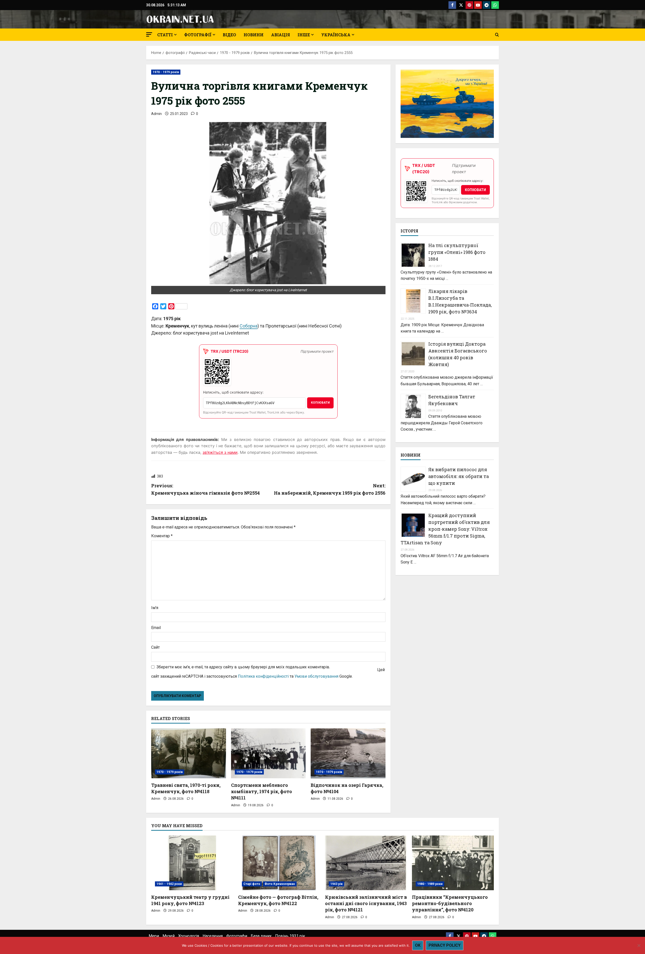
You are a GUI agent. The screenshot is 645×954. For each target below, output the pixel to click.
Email (156, 627)
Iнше (304, 34)
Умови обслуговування (316, 676)
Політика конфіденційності (263, 676)
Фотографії (197, 34)
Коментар (162, 535)
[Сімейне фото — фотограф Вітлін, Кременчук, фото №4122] (279, 863)
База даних (261, 936)
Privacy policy (445, 945)
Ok (418, 945)
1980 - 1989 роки (430, 884)
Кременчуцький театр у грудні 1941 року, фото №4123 (190, 900)
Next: (329, 489)
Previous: (205, 489)
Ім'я (154, 607)
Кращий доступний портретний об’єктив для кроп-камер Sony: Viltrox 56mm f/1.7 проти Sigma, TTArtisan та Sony (445, 529)
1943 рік (336, 884)
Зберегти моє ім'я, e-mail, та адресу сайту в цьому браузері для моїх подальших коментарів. (243, 667)
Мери (154, 936)
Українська (335, 34)
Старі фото (251, 884)
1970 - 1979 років (166, 72)
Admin (156, 114)
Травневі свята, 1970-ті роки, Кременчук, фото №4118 (185, 788)
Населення (213, 936)
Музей (169, 936)
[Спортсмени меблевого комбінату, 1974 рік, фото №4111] (268, 753)
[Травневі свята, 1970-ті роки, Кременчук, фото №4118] (188, 753)
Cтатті (165, 34)
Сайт (155, 647)
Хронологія (188, 936)
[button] (149, 34)
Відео (229, 34)
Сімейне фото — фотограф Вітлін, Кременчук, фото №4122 (278, 900)
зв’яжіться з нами (220, 452)
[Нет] (638, 945)
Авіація (280, 34)
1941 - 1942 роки (169, 884)
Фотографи (236, 936)
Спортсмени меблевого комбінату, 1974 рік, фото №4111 (261, 791)
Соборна (248, 326)
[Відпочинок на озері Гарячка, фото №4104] (348, 753)
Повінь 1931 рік (290, 936)
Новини (254, 34)
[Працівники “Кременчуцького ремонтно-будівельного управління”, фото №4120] (453, 863)
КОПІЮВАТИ (320, 402)
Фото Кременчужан (280, 884)
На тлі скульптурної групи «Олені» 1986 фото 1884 (457, 252)
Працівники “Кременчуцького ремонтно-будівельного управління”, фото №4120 (450, 903)
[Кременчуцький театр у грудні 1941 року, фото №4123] (192, 863)
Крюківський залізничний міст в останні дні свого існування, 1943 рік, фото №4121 (366, 903)
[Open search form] (497, 35)
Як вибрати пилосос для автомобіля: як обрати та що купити (458, 476)
